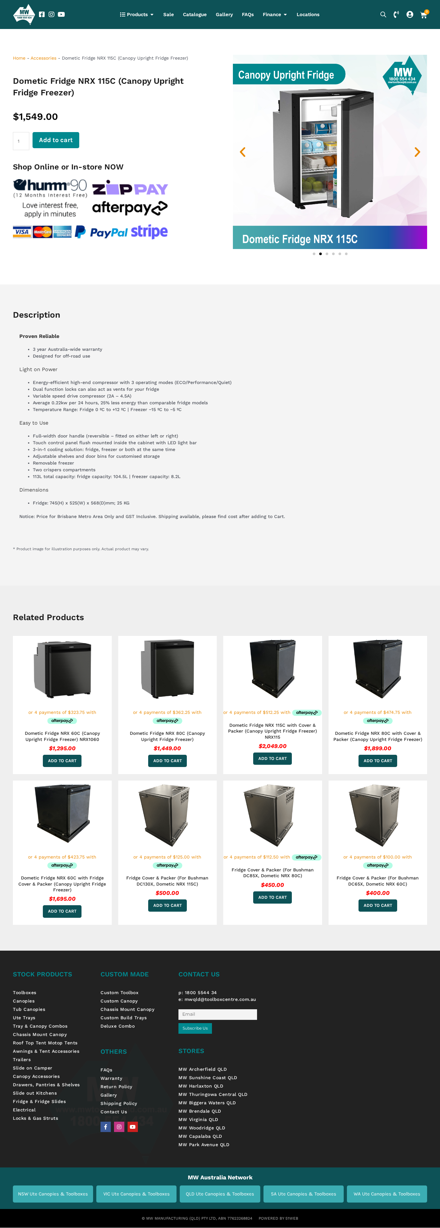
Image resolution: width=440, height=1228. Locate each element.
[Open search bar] (383, 14)
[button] (242, 152)
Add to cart (56, 140)
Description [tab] (36, 315)
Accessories (43, 58)
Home (19, 58)
